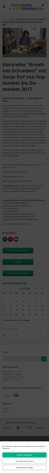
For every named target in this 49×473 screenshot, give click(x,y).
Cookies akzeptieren (24, 455)
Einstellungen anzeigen (24, 467)
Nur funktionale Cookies (24, 461)
